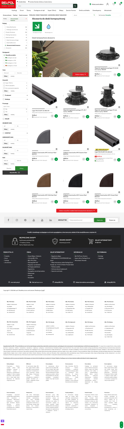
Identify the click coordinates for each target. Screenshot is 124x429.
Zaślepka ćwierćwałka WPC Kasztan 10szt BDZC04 (75, 153)
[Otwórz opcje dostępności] (2, 421)
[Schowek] (114, 4)
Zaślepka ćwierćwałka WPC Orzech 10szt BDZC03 (106, 195)
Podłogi (15, 15)
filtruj (5, 76)
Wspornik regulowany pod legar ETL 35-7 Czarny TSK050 (74, 110)
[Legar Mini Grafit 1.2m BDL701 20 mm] (45, 95)
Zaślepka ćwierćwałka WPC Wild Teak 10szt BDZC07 (44, 195)
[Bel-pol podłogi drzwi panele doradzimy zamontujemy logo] (8, 4)
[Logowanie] (107, 4)
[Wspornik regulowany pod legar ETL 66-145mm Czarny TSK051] (108, 95)
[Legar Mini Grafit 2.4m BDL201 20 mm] (108, 137)
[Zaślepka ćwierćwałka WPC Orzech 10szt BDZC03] (108, 180)
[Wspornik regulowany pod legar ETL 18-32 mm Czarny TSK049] (108, 53)
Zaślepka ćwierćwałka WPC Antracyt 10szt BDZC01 (44, 153)
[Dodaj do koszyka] (119, 74)
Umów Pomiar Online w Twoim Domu (41, 2)
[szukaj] (75, 6)
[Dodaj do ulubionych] (115, 74)
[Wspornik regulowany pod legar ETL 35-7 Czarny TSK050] (76, 95)
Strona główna (7, 15)
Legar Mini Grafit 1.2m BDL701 (40, 110)
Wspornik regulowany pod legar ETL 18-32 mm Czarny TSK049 (106, 68)
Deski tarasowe (23, 15)
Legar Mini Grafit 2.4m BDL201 (103, 152)
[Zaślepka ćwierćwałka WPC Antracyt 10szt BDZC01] (45, 137)
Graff (42, 290)
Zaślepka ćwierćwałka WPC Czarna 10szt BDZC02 (75, 195)
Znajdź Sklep (22, 2)
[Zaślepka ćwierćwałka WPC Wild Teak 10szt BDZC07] (45, 180)
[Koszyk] (120, 4)
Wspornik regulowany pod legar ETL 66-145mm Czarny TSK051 (106, 110)
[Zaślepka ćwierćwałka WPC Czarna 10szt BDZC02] (76, 180)
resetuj (12, 76)
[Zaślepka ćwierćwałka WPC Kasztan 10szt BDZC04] (76, 137)
